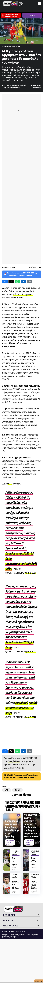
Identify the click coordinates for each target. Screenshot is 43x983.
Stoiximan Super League (11, 47)
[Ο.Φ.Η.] (32, 10)
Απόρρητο (38, 981)
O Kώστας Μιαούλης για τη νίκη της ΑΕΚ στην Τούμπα (16, 86)
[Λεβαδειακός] (24, 10)
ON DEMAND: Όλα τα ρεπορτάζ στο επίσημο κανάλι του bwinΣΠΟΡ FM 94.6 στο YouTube (21, 776)
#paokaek (21, 703)
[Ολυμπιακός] (28, 10)
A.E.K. (7, 790)
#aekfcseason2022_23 (19, 553)
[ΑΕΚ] (2, 10)
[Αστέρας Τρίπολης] (10, 10)
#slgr (8, 558)
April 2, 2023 (30, 573)
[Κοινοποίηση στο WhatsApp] (17, 281)
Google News (14, 761)
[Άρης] (6, 10)
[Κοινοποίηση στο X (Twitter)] (11, 281)
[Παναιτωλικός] (41, 10)
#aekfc (33, 703)
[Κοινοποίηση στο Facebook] (5, 281)
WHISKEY (30, 935)
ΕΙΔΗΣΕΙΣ (32, 15)
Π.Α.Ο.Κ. (18, 790)
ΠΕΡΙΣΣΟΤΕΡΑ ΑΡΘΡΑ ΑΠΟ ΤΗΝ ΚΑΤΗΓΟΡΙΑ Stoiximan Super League (22, 806)
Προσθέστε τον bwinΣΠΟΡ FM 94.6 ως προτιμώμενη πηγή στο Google (22, 274)
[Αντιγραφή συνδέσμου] (29, 281)
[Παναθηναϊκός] (37, 10)
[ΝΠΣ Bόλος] (19, 10)
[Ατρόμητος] (15, 10)
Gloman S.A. (23, 935)
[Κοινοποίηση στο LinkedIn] (23, 281)
